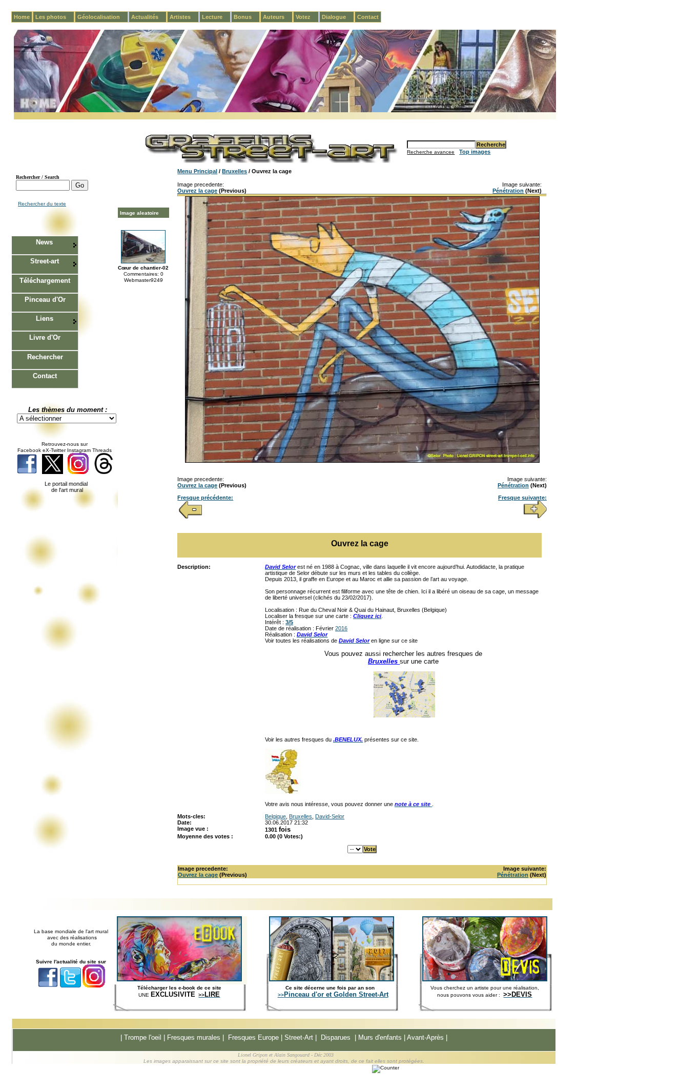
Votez (307, 17)
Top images (474, 152)
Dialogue (338, 17)
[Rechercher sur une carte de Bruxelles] (404, 715)
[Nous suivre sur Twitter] (52, 472)
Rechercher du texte (42, 204)
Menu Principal (197, 171)
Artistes (184, 17)
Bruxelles (234, 171)
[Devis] (484, 979)
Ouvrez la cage (197, 191)
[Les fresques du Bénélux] (283, 792)
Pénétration (508, 191)
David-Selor (329, 816)
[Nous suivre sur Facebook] (26, 472)
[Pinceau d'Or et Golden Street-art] (331, 979)
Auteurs (278, 17)
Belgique (275, 816)
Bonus (247, 17)
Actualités (149, 17)
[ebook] (179, 979)
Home (22, 17)
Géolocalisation (102, 17)
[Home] (285, 110)
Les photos (54, 17)
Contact (368, 17)
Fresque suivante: (522, 498)
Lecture (216, 17)
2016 (341, 628)
